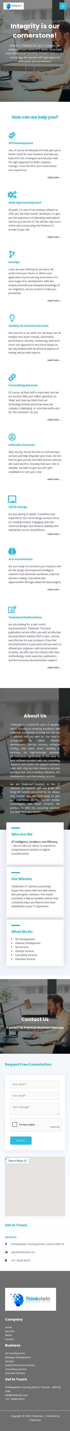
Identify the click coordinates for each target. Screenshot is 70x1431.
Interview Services (15, 1373)
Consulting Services (16, 1369)
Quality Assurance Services (20, 1365)
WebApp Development (18, 1357)
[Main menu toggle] (63, 6)
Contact (9, 1339)
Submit (21, 1140)
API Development (15, 1353)
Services (9, 1331)
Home (8, 1327)
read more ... (54, 177)
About (8, 1335)
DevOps (9, 1361)
